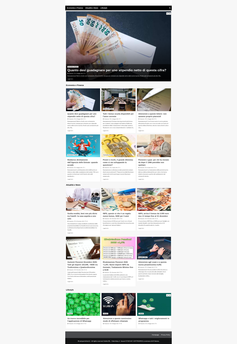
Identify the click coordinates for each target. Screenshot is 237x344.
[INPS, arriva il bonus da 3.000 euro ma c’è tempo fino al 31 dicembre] (154, 199)
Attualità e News (91, 8)
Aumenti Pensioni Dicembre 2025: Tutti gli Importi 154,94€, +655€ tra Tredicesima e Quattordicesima (82, 264)
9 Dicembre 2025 (115, 218)
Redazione (71, 73)
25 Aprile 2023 (150, 167)
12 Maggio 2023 (79, 73)
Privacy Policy (165, 335)
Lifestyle (103, 8)
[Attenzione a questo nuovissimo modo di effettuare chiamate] (119, 304)
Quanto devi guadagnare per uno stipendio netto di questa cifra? (116, 70)
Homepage (155, 335)
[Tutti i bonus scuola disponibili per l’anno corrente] (118, 99)
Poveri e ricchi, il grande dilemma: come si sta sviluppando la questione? (118, 162)
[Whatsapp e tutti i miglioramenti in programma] (154, 304)
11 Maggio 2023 (114, 119)
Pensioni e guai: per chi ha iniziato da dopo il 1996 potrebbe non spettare (153, 162)
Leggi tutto (70, 79)
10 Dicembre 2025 (80, 221)
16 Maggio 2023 (79, 323)
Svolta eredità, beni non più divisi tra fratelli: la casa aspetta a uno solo (82, 216)
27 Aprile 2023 (114, 167)
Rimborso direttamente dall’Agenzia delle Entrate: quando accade (82, 162)
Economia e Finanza (75, 8)
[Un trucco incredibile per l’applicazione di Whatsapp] (83, 304)
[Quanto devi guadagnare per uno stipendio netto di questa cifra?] (118, 46)
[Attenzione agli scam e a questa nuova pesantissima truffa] (154, 248)
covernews (147, 341)
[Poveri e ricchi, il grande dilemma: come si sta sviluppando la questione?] (118, 145)
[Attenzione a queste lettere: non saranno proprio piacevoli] (154, 99)
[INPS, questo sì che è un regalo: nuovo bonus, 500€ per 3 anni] (118, 199)
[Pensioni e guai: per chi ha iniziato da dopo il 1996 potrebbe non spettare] (154, 145)
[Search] (170, 8)
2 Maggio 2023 (79, 167)
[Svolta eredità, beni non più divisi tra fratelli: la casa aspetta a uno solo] (83, 199)
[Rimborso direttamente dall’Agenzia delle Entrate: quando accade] (83, 145)
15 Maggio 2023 (150, 267)
